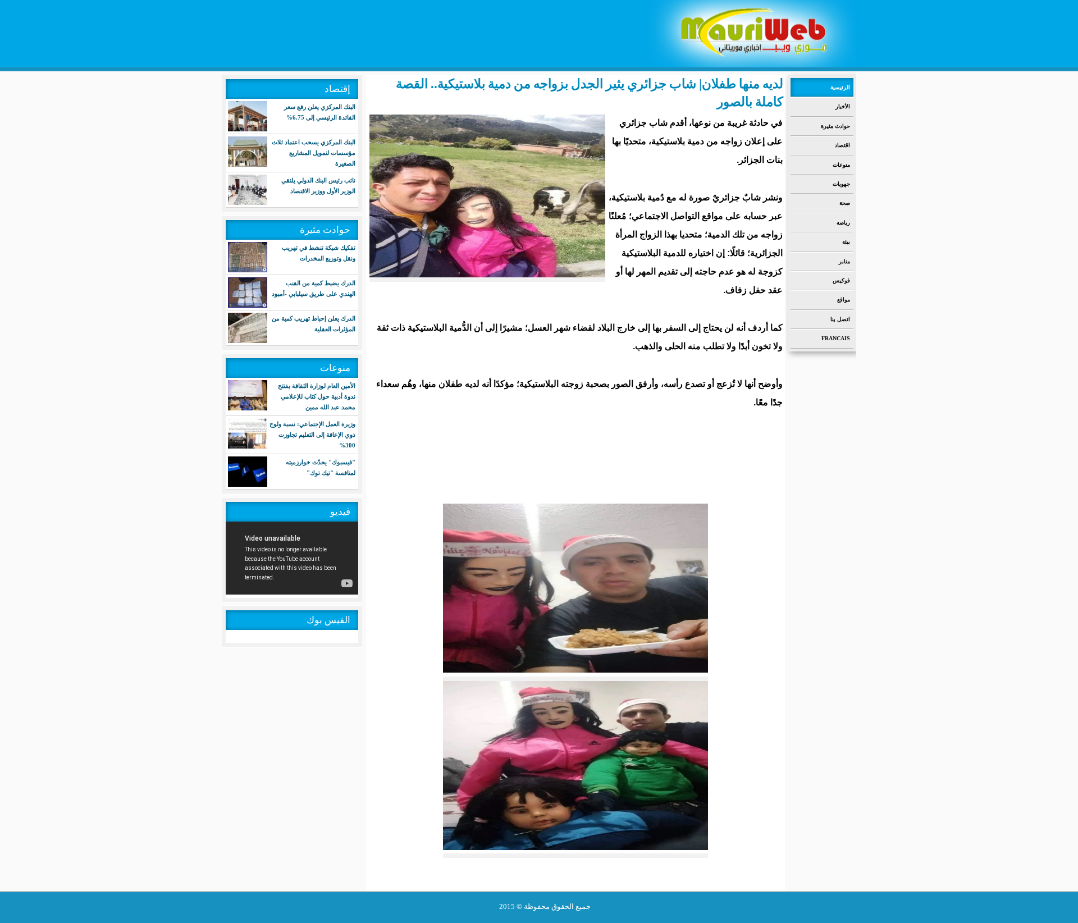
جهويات (841, 184)
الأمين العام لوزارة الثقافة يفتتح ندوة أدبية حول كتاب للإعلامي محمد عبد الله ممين (316, 396)
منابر (844, 261)
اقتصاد (842, 145)
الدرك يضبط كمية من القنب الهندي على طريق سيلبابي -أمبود (313, 288)
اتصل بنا (840, 319)
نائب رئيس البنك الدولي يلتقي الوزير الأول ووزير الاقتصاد (318, 185)
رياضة (843, 223)
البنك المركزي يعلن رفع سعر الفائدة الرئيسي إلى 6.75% (319, 112)
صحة (844, 203)
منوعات (841, 165)
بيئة (846, 242)
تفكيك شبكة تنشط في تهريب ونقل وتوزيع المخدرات (318, 253)
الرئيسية (840, 87)
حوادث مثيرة (835, 126)
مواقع (843, 299)
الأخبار (842, 106)
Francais (835, 338)
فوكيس (841, 280)
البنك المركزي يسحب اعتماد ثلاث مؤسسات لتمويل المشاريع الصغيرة (313, 153)
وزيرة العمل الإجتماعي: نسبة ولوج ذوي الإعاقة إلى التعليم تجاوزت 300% (312, 435)
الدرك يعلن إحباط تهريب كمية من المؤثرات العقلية (313, 323)
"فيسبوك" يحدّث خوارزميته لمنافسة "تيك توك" (320, 467)
